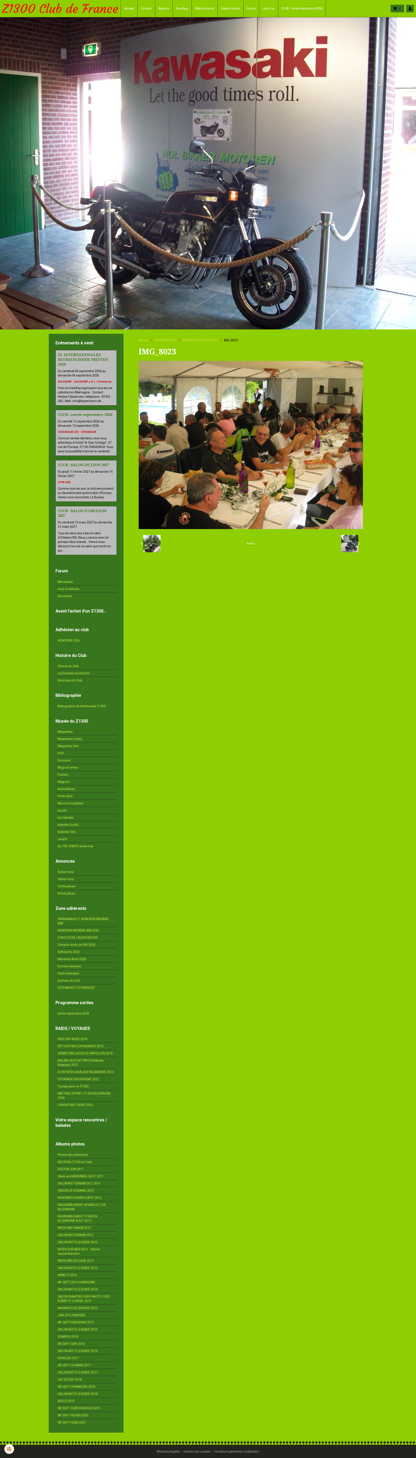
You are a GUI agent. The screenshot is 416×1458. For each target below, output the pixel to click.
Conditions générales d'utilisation (236, 1451)
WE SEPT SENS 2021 (72, 1422)
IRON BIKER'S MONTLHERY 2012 (80, 1197)
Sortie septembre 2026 (73, 1013)
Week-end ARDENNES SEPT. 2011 (81, 1176)
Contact (146, 8)
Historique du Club (70, 680)
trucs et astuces (69, 589)
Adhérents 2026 (69, 952)
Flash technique (68, 973)
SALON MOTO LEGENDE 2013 (78, 1268)
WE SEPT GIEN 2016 (71, 1344)
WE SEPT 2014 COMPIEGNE (76, 1282)
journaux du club (69, 980)
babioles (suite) (68, 824)
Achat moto (66, 872)
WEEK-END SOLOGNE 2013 (200, 340)
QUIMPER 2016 (68, 1336)
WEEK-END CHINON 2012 (74, 1228)
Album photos (204, 8)
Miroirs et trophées (70, 803)
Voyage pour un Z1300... (74, 1086)
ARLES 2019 (66, 1401)
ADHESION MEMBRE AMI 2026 (78, 930)
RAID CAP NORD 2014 (72, 1039)
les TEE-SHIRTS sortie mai (75, 846)
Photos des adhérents (73, 1155)
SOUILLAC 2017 (68, 1358)
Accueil (129, 8)
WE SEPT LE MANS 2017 (74, 1365)
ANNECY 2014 (67, 1275)
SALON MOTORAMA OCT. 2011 (79, 1183)
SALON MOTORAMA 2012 (75, 1235)
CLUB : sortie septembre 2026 (85, 414)
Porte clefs (65, 796)
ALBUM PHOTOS (165, 340)
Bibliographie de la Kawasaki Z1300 (82, 706)
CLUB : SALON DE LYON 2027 (83, 465)
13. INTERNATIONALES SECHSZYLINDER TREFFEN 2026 (83, 360)
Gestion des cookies (197, 1451)
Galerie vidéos (230, 8)
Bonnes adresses (69, 966)
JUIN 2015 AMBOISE (71, 1315)
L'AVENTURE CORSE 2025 (75, 1105)
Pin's (61, 753)
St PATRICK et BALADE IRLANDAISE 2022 (86, 1072)
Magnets (64, 782)
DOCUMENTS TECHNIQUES (76, 987)
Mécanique (65, 581)
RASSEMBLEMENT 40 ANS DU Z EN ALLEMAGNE (82, 1207)
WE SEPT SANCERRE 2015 (76, 1322)
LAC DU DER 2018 (70, 1379)
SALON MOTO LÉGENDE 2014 (78, 1289)
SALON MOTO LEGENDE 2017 (78, 1372)
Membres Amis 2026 (72, 959)
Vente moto (66, 879)
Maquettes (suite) (70, 739)
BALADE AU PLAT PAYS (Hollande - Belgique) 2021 (82, 1063)
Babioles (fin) (67, 832)
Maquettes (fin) (68, 746)
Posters (63, 774)
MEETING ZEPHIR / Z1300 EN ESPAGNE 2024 (84, 1096)
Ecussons (64, 760)
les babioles (66, 817)
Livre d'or (268, 8)
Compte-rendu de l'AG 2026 (76, 944)
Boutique (182, 8)
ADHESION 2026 (69, 640)
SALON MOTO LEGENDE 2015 (78, 1329)
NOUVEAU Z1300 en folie (75, 1162)
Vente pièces (66, 886)
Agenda (163, 8)
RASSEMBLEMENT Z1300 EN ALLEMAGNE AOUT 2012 (77, 1218)
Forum (251, 8)
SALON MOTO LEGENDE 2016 (78, 1351)
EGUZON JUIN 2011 (71, 1169)
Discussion (65, 596)
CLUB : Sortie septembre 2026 (301, 8)
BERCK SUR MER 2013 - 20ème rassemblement (79, 1251)
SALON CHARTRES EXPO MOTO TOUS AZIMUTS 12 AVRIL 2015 (84, 1299)
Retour (251, 543)
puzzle (62, 810)
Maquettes (65, 731)
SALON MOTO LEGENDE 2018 (78, 1394)
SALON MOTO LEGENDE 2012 (78, 1242)
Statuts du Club (68, 666)
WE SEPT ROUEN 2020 (73, 1415)
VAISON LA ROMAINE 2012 (76, 1190)
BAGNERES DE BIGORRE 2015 (78, 1308)
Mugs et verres (68, 767)
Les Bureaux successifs (74, 673)
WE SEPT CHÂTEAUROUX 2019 (79, 1408)
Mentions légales (168, 1451)
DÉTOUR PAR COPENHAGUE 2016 (81, 1046)
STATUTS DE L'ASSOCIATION (78, 937)
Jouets (62, 839)
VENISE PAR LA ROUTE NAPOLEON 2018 (85, 1053)
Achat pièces (66, 893)
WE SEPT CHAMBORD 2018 (76, 1386)
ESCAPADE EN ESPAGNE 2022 (78, 1079)
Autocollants (66, 789)
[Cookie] (9, 1449)
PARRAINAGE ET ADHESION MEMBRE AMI (83, 921)
